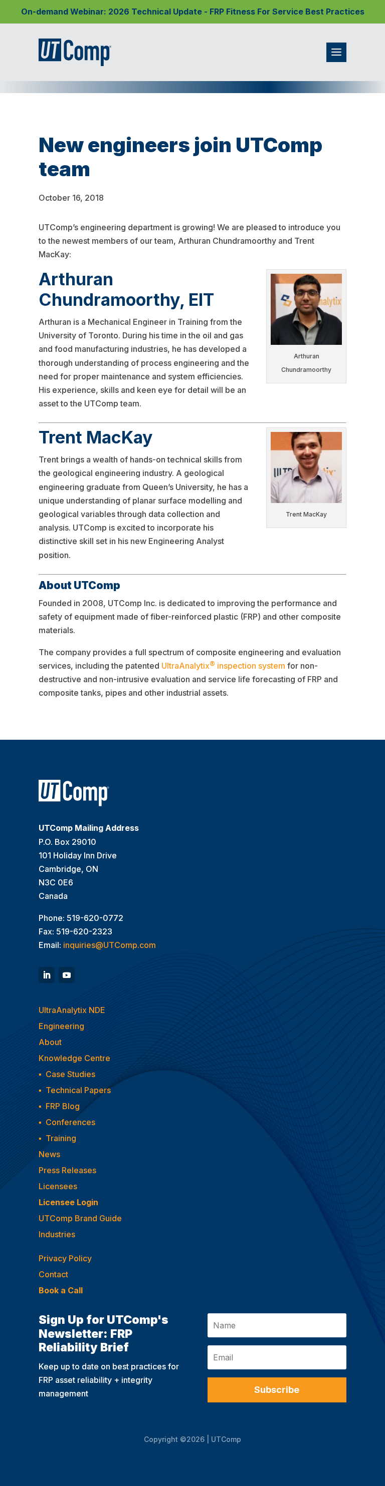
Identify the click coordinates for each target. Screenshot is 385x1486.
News (49, 1154)
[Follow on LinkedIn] (47, 975)
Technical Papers (78, 1090)
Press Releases (67, 1170)
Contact (53, 1274)
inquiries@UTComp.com (109, 945)
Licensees (58, 1186)
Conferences (70, 1122)
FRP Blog (63, 1106)
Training (61, 1138)
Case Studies (70, 1074)
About (50, 1042)
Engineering (61, 1026)
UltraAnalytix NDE (72, 1010)
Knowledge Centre (74, 1058)
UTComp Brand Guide (80, 1218)
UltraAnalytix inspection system (223, 665)
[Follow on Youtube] (67, 975)
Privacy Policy (65, 1258)
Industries (57, 1234)
